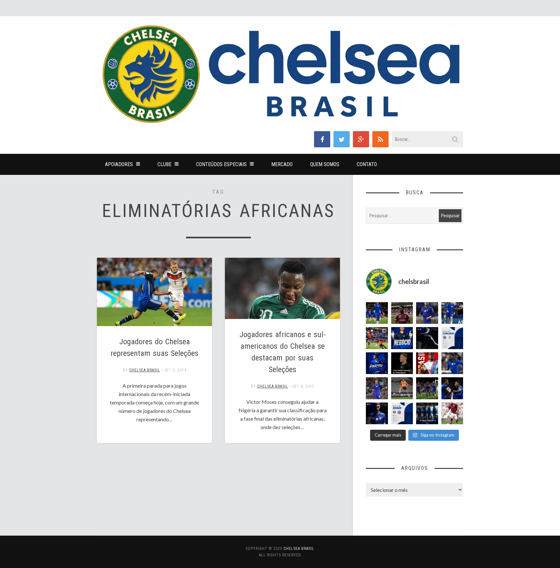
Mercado (282, 164)
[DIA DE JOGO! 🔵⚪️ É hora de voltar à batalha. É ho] (402, 414)
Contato (367, 164)
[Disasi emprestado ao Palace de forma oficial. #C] (427, 363)
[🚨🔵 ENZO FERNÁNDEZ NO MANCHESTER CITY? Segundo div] (377, 388)
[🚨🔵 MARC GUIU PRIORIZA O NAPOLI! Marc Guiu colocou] (377, 363)
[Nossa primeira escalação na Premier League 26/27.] (377, 414)
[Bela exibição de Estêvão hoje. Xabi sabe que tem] (377, 313)
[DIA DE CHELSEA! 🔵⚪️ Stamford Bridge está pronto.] (452, 338)
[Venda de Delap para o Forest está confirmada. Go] (402, 363)
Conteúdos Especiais (221, 164)
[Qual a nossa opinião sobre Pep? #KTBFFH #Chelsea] (427, 313)
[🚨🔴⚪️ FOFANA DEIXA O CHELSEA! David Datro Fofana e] (402, 313)
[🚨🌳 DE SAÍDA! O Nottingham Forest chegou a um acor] (402, 388)
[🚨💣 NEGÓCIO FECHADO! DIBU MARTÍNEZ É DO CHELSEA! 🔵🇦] (402, 338)
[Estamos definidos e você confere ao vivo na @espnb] (427, 338)
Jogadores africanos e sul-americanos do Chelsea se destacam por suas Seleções (282, 352)
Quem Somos (324, 164)
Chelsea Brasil (144, 370)
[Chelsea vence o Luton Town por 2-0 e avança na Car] (377, 338)
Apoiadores (119, 164)
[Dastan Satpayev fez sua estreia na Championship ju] (452, 414)
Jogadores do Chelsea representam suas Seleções (154, 347)
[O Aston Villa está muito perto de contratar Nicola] (452, 363)
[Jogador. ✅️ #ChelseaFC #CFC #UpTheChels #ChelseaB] (452, 313)
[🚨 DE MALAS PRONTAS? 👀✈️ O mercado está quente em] (427, 414)
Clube (164, 164)
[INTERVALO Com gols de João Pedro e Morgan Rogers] (452, 388)
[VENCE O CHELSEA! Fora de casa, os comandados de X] (427, 388)
